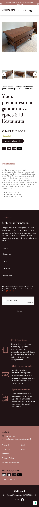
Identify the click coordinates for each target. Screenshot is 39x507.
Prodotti (6, 445)
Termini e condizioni (10, 462)
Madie (10, 87)
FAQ (23, 449)
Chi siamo (6, 449)
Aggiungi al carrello (13, 141)
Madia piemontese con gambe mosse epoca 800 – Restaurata (17, 88)
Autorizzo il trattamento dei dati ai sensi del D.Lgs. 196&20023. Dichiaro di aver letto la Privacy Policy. (18, 289)
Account (5, 454)
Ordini (24, 445)
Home (4, 87)
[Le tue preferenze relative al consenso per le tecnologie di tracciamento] (35, 503)
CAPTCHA (6, 295)
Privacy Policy (8, 458)
